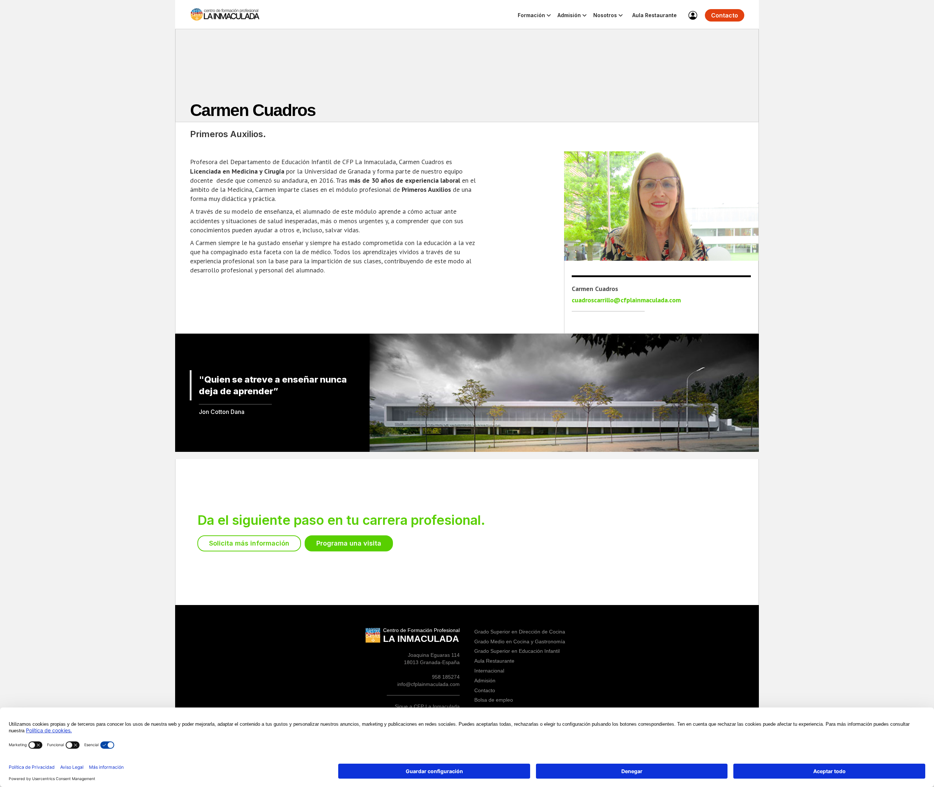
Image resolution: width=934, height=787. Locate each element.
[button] (535, 16)
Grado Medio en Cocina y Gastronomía (519, 641)
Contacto (724, 15)
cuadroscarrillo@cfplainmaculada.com (626, 300)
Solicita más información (249, 543)
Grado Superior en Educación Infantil (517, 651)
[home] (226, 14)
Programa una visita (348, 543)
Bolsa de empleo (493, 700)
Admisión (484, 680)
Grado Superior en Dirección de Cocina (519, 632)
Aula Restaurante (654, 15)
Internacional (489, 671)
